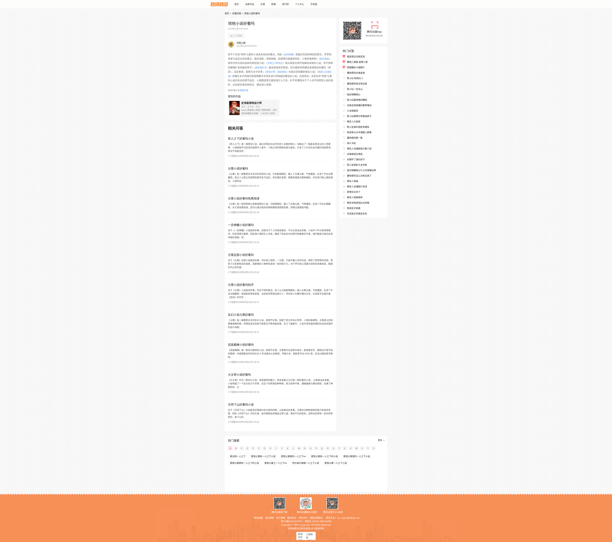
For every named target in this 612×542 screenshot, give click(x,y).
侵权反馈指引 (316, 518)
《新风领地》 (325, 58)
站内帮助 (269, 518)
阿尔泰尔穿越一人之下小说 (305, 463)
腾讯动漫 (219, 4)
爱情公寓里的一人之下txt (293, 456)
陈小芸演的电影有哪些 (358, 127)
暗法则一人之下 (238, 456)
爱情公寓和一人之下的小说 (324, 456)
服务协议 (291, 518)
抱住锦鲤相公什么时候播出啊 (361, 170)
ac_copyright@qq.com (348, 518)
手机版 (313, 4)
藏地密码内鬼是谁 (356, 73)
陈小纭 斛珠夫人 (355, 78)
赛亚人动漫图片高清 (357, 186)
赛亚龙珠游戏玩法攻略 (358, 202)
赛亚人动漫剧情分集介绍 (359, 148)
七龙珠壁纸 (352, 110)
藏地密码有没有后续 (357, 83)
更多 (380, 440)
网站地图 (258, 518)
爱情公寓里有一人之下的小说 (244, 463)
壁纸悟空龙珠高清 (356, 56)
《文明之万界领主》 (275, 63)
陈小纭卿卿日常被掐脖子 (359, 116)
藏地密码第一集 (355, 137)
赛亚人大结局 (353, 121)
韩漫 (273, 4)
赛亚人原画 (352, 181)
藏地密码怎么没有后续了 (359, 175)
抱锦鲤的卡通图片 (356, 67)
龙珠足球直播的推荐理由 (359, 105)
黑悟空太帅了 (353, 192)
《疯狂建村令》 (261, 67)
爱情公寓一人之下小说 (335, 463)
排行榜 (285, 4)
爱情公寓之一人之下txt (275, 463)
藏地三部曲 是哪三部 (357, 62)
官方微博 (280, 518)
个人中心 (299, 4)
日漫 (262, 4)
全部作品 (249, 4)
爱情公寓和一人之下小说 (263, 456)
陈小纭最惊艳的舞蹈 (357, 100)
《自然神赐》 (288, 54)
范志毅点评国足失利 (357, 213)
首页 (236, 4)
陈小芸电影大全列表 (357, 165)
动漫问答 (236, 13)
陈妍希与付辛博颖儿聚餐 (359, 132)
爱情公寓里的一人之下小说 (356, 456)
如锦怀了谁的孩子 (356, 159)
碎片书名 (351, 143)
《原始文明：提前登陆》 (276, 72)
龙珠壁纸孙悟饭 (355, 154)
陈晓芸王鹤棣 (353, 208)
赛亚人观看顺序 (355, 197)
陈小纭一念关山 (355, 89)
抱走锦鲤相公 (353, 94)
